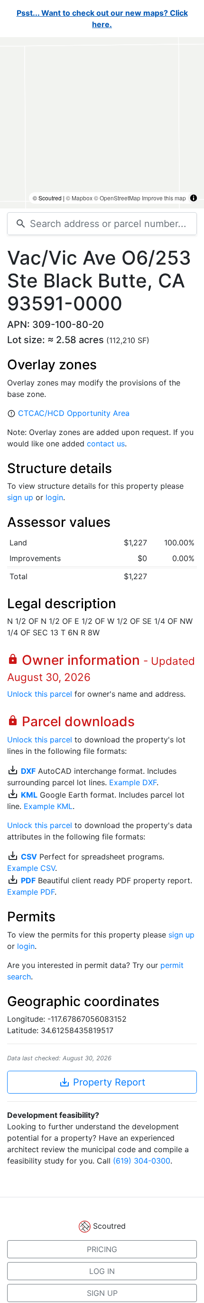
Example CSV (31, 868)
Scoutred (109, 1226)
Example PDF (31, 892)
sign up (20, 497)
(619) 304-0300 (141, 1160)
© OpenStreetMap (117, 198)
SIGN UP (102, 1293)
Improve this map (164, 198)
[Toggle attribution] (193, 198)
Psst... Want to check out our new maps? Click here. (102, 18)
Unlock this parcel (39, 694)
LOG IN (102, 1271)
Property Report (102, 1082)
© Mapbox (79, 198)
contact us (106, 443)
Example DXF (133, 782)
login (54, 497)
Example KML (48, 806)
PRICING (102, 1249)
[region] (102, 122)
